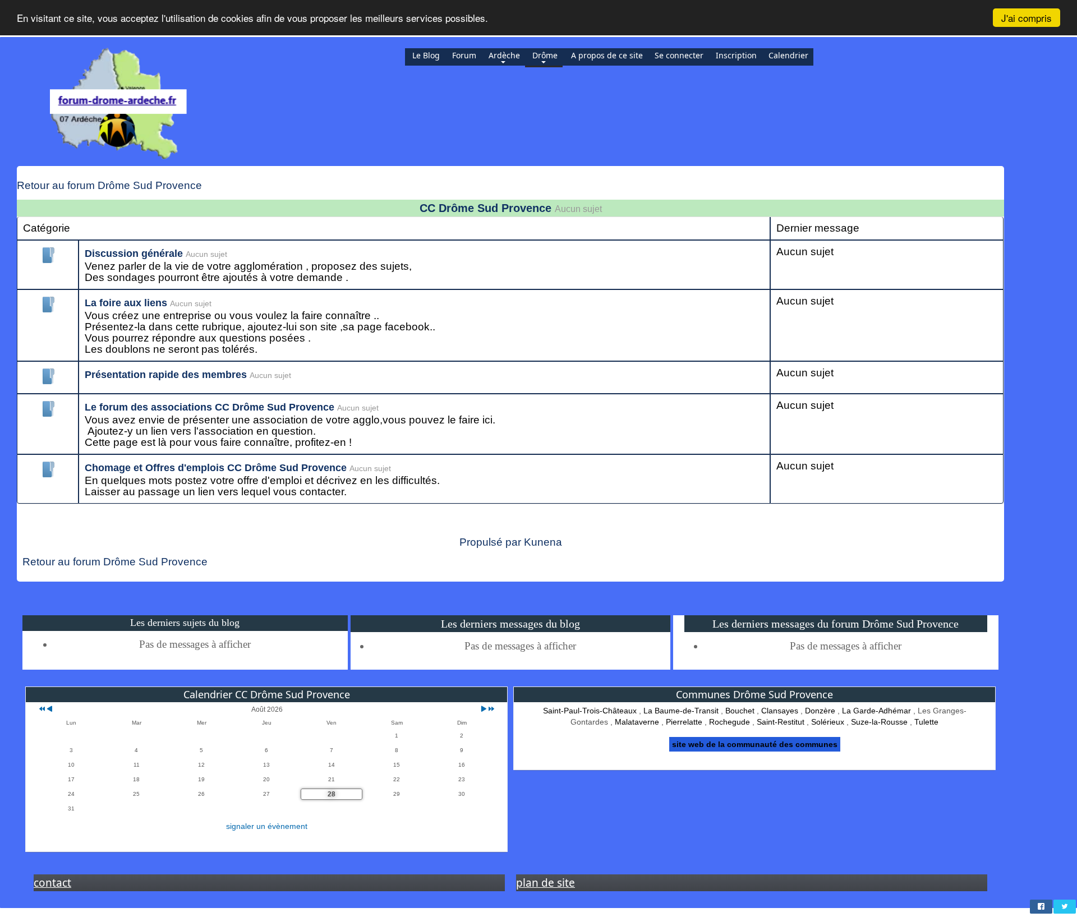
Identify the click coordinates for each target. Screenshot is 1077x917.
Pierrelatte (684, 721)
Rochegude (729, 721)
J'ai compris (1026, 18)
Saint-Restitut (780, 721)
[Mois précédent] (50, 709)
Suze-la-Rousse (879, 721)
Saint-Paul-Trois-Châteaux (590, 710)
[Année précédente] (41, 709)
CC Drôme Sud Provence (485, 208)
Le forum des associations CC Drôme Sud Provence (209, 407)
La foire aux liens (126, 302)
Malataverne (637, 721)
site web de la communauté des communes (754, 744)
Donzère (820, 710)
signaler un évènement (266, 826)
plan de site (545, 882)
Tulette (926, 721)
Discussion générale (134, 253)
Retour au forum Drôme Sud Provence (109, 185)
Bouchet (739, 710)
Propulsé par (491, 542)
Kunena (543, 542)
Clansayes (779, 710)
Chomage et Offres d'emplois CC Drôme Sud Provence (216, 467)
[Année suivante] (490, 709)
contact (52, 882)
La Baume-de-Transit (681, 710)
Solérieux (827, 721)
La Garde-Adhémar (876, 710)
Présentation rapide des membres (166, 374)
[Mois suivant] (484, 709)
